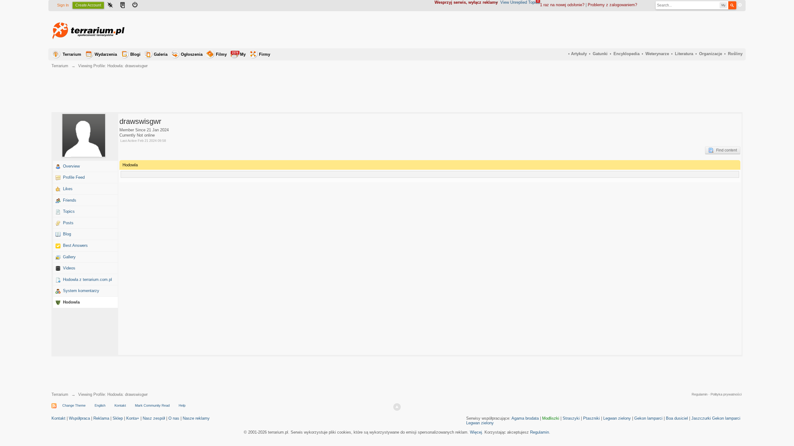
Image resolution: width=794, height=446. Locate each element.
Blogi (135, 54)
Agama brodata (525, 418)
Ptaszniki (591, 418)
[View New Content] (122, 5)
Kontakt (120, 405)
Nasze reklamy (196, 418)
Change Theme (74, 405)
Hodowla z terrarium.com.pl (87, 279)
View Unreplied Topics (520, 2)
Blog (67, 234)
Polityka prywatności (726, 394)
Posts (68, 223)
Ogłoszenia (192, 54)
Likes (68, 188)
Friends (69, 200)
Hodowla (71, 302)
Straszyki (571, 418)
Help (182, 405)
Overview (71, 166)
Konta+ (132, 418)
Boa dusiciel (677, 418)
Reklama (101, 418)
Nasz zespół (154, 418)
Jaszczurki (701, 418)
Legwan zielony (617, 418)
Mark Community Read (152, 405)
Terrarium (72, 54)
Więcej (476, 432)
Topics (69, 211)
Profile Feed (74, 177)
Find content (725, 150)
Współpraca (79, 418)
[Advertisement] (630, 30)
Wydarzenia (106, 54)
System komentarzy (81, 290)
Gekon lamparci (648, 418)
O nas (173, 418)
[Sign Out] (135, 5)
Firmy (264, 54)
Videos (69, 268)
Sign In (63, 5)
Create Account (88, 5)
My (239, 54)
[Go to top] (397, 407)
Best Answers (75, 245)
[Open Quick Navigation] (110, 5)
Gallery (69, 257)
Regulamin (699, 394)
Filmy (221, 54)
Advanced (740, 4)
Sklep (118, 418)
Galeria (160, 54)
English (100, 405)
